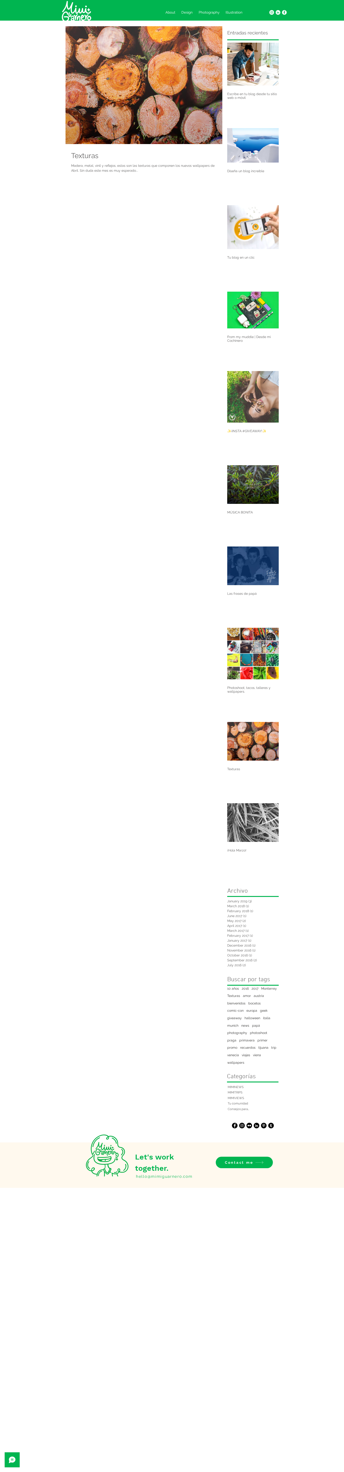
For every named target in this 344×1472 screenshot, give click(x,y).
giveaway (234, 1018)
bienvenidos (236, 1003)
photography (237, 1033)
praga (231, 1040)
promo (232, 1047)
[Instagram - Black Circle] (242, 1125)
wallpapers (235, 1062)
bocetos (254, 1003)
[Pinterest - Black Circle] (264, 1125)
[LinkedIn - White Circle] (278, 12)
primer (262, 1040)
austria (259, 996)
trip (273, 1047)
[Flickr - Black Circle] (249, 1125)
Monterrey (269, 988)
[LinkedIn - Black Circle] (256, 1125)
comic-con (235, 1010)
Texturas (233, 996)
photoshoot (258, 1033)
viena (257, 1055)
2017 (255, 988)
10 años (233, 988)
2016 (245, 988)
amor (247, 996)
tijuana (263, 1047)
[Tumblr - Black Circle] (271, 1125)
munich (232, 1025)
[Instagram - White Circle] (271, 12)
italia (266, 1018)
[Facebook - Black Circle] (235, 1125)
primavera (247, 1040)
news (245, 1025)
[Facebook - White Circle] (284, 12)
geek (263, 1010)
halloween (252, 1018)
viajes (246, 1055)
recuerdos (248, 1047)
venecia (233, 1055)
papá (256, 1025)
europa (251, 1010)
